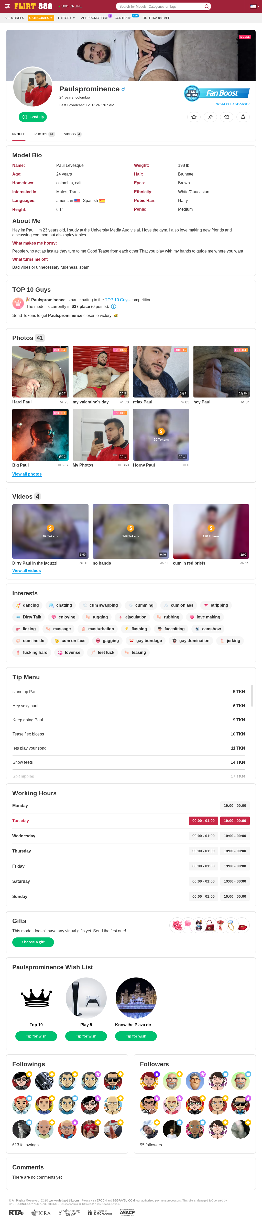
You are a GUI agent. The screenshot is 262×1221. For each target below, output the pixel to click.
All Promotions (94, 18)
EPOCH (102, 1200)
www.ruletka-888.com (64, 1200)
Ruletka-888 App (156, 18)
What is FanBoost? (233, 104)
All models (14, 18)
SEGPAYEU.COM (124, 1200)
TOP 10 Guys (117, 300)
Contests (123, 18)
